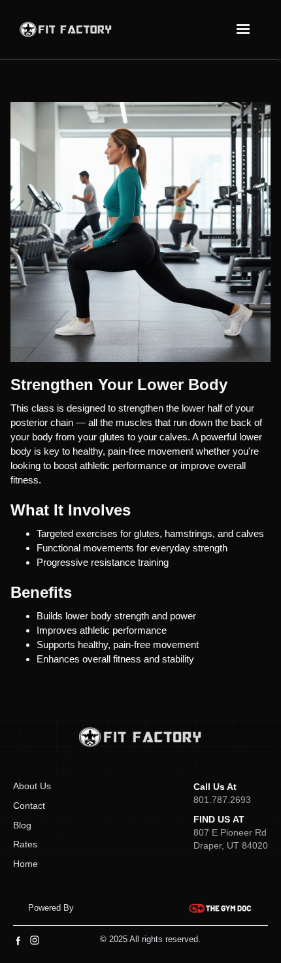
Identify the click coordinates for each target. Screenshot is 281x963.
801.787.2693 (222, 799)
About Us (32, 786)
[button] (243, 29)
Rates (25, 844)
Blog (22, 825)
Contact (29, 805)
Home (25, 863)
